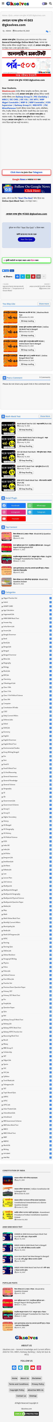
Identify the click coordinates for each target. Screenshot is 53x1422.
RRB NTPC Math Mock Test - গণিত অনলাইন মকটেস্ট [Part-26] (34, 481)
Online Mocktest (27, 955)
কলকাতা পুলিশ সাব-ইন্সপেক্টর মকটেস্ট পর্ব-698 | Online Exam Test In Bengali (32, 342)
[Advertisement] (26, 147)
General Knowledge (27, 781)
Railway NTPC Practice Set (27, 1032)
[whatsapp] (26, 1368)
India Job (27, 849)
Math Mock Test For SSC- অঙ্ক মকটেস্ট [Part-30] (34, 423)
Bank (27, 639)
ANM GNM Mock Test (27, 618)
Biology (27, 667)
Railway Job (27, 1024)
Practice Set (27, 983)
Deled (27, 724)
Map (27, 910)
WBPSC (27, 1141)
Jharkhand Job (27, 862)
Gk (27, 797)
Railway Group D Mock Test (27, 1020)
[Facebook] (17, 276)
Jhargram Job (27, 858)
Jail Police (27, 853)
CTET (27, 712)
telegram (41, 512)
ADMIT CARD (27, 606)
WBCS (27, 1129)
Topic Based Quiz (27, 1093)
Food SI (27, 764)
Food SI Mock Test (27, 768)
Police (27, 967)
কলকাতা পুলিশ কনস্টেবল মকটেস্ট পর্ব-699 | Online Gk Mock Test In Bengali (33, 328)
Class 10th (27, 687)
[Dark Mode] (50, 3)
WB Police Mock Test (27, 1125)
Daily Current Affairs (27, 716)
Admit (27, 602)
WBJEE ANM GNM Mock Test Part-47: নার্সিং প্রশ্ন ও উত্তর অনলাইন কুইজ (32, 1268)
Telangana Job (27, 1085)
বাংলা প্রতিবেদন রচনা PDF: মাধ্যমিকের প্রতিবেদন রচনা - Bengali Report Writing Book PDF (31, 546)
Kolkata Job (27, 870)
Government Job (27, 801)
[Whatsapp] (28, 276)
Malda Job (27, 906)
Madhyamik (27, 886)
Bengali (27, 651)
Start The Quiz (26, 239)
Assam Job (27, 631)
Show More (45, 416)
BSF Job (27, 675)
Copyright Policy (17, 1390)
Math (27, 914)
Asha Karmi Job (27, 626)
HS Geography (27, 829)
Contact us (21, 1396)
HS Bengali (27, 825)
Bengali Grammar (27, 655)
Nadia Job (27, 931)
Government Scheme (27, 805)
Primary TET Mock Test (27, 995)
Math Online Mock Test (27, 918)
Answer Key (27, 622)
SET (27, 1056)
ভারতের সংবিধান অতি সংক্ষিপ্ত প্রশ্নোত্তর (25, 1178)
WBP (27, 1137)
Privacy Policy (38, 1384)
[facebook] (14, 1368)
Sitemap (33, 1396)
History (27, 821)
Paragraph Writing (27, 959)
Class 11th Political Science (27, 695)
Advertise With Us (35, 1390)
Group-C (27, 809)
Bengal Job (27, 647)
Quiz (10, 15)
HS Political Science (27, 837)
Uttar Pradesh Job (27, 1109)
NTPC (27, 939)
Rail (27, 1016)
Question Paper (27, 1008)
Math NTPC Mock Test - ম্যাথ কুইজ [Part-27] (33, 466)
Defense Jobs (27, 720)
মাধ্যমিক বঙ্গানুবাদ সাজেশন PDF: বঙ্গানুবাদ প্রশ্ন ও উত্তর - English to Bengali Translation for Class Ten (32, 557)
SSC (27, 1068)
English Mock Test (27, 744)
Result (27, 1040)
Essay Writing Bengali (27, 752)
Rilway (27, 1044)
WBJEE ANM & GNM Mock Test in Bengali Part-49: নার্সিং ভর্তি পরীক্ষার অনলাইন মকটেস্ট (30, 1246)
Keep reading (28, 321)
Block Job (27, 671)
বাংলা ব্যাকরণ (27, 1153)
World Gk (27, 1145)
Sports (27, 1064)
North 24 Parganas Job (27, 935)
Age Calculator (27, 610)
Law (27, 874)
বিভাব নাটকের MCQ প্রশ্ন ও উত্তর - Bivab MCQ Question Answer (32, 535)
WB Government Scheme (27, 1121)
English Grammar (27, 740)
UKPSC (27, 1097)
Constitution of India (27, 708)
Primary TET (27, 991)
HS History (27, 833)
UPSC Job (27, 1105)
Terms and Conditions (18, 1384)
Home (4, 15)
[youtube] (32, 1368)
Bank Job (27, 643)
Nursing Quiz (27, 947)
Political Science (27, 975)
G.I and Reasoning (27, 772)
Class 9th (27, 699)
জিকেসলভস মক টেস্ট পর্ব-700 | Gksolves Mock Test (33, 313)
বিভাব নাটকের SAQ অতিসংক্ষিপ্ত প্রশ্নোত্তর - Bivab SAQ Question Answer (30, 580)
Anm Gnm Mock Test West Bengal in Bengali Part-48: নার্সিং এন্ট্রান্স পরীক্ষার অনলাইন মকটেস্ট (31, 1257)
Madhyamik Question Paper (27, 902)
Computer (27, 704)
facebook (15, 505)
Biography (27, 663)
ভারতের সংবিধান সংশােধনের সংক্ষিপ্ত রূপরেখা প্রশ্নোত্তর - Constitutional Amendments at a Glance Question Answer (30, 1202)
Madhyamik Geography (27, 894)
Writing (27, 1149)
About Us (25, 1378)
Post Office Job (27, 979)
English (27, 736)
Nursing (27, 943)
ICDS (27, 841)
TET (27, 1089)
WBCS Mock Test (27, 1133)
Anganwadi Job (27, 614)
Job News (27, 866)
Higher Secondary (27, 817)
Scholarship (27, 1052)
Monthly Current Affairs (27, 922)
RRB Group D (27, 1048)
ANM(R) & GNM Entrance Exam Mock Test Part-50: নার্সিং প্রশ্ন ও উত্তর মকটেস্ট (30, 1235)
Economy (27, 732)
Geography (27, 789)
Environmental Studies (27, 748)
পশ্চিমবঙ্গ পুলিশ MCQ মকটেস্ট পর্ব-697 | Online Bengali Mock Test (33, 356)
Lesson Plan (27, 878)
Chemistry (27, 679)
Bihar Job (27, 659)
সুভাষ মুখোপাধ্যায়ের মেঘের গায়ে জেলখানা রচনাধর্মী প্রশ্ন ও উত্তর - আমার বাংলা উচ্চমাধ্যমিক (31, 569)
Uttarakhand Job (27, 1113)
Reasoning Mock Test (27, 1036)
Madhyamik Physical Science (27, 898)
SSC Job (27, 1072)
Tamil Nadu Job (27, 1080)
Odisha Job (27, 951)
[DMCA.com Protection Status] (26, 1416)
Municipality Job (27, 926)
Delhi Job (27, 728)
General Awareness (27, 776)
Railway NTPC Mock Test (27, 1028)
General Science (27, 785)
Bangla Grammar (27, 635)
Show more (44, 303)
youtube (15, 518)
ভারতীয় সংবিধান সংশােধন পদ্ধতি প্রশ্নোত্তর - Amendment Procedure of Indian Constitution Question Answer (32, 1214)
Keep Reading (26, 430)
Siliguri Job (27, 1060)
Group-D (27, 813)
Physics (27, 963)
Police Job (27, 971)
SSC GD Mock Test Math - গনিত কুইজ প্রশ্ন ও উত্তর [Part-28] (34, 453)
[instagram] (39, 1368)
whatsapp (41, 505)
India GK (27, 845)
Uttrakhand (27, 1117)
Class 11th (27, 691)
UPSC (27, 1101)
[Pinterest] (33, 276)
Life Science (27, 882)
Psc (27, 999)
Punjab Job (27, 1003)
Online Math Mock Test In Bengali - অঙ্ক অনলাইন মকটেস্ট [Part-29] (32, 438)
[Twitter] (22, 276)
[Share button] (43, 276)
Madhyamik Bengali (27, 890)
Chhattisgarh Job (27, 683)
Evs (27, 756)
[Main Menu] (3, 3)
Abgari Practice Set (27, 598)
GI (27, 793)
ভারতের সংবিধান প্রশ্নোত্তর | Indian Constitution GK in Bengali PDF (31, 1190)
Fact (27, 760)
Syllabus (27, 1076)
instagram (15, 512)
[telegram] (20, 1368)
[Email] (38, 276)
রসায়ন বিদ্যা (27, 1157)
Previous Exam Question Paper (27, 987)
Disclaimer (36, 1378)
